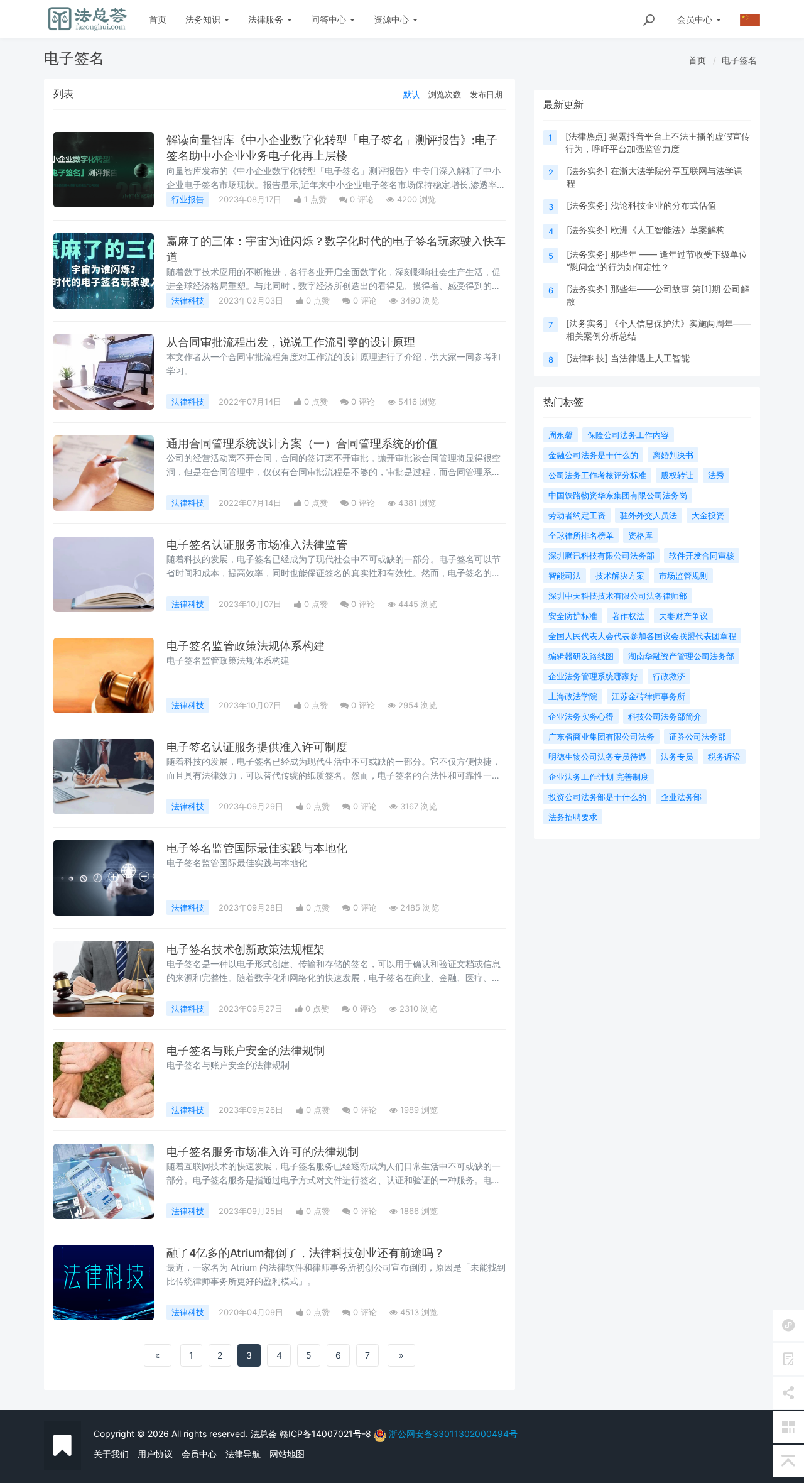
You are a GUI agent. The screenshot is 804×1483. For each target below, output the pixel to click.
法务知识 (204, 19)
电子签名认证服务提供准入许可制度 (256, 746)
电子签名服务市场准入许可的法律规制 (262, 1151)
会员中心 (199, 1453)
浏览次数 (444, 94)
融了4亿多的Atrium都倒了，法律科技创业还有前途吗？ (305, 1252)
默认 (411, 94)
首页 (157, 19)
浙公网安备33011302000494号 (453, 1433)
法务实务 (587, 170)
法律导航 (243, 1453)
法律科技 (187, 300)
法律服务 (267, 19)
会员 (694, 19)
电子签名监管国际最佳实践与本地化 (256, 848)
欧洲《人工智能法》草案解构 (668, 229)
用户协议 (155, 1453)
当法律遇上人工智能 (650, 358)
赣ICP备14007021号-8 (327, 1433)
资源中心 (392, 19)
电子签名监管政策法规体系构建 (245, 645)
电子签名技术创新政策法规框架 (245, 949)
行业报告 (187, 199)
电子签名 (739, 60)
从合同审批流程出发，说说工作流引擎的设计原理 (290, 342)
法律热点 (586, 136)
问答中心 (330, 19)
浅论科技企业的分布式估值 (663, 205)
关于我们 (111, 1453)
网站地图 (287, 1453)
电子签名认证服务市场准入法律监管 (256, 544)
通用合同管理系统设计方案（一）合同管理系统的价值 (302, 443)
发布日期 (486, 94)
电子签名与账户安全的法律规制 (245, 1050)
